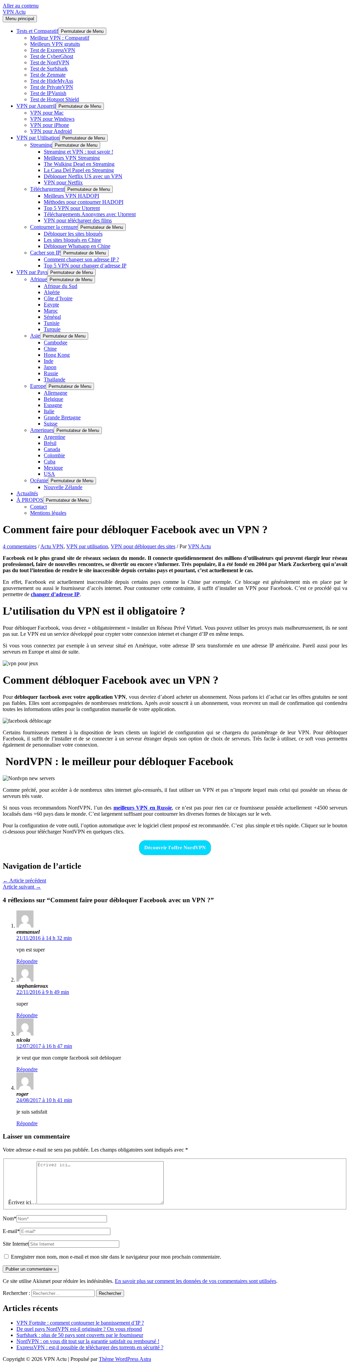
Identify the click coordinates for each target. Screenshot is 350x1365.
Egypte (51, 304)
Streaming (41, 145)
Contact (38, 507)
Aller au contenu (21, 6)
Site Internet (16, 1244)
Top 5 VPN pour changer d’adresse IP (85, 265)
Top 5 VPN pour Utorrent (72, 208)
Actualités (27, 493)
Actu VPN (52, 546)
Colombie (54, 455)
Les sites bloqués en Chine (72, 240)
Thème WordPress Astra (125, 1359)
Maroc (51, 311)
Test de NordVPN (49, 62)
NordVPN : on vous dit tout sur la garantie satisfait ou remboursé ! (87, 1341)
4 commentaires (20, 546)
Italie (49, 411)
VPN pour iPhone (49, 125)
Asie (35, 336)
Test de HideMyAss (51, 81)
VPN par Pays (32, 272)
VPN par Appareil (36, 106)
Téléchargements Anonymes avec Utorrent (90, 214)
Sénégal (52, 317)
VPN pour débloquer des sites (143, 546)
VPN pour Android (51, 131)
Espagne (53, 405)
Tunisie (51, 323)
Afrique (38, 279)
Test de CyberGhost (51, 56)
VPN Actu (14, 12)
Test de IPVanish (48, 93)
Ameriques (42, 430)
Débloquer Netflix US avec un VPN (83, 176)
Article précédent (24, 880)
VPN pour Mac (47, 113)
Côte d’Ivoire (58, 298)
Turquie (52, 329)
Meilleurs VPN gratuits (55, 44)
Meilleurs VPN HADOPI (71, 196)
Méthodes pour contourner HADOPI (83, 202)
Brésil (50, 443)
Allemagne (55, 393)
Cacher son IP (45, 252)
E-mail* (11, 1231)
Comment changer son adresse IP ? (81, 259)
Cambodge (55, 342)
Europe (38, 386)
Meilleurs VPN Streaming (72, 158)
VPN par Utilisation (37, 138)
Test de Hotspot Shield (54, 99)
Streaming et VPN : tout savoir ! (78, 152)
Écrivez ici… (22, 1202)
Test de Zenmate (48, 75)
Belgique (53, 399)
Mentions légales (48, 513)
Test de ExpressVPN (52, 50)
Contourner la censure (54, 227)
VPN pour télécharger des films (78, 220)
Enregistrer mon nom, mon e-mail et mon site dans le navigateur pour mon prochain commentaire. (116, 1257)
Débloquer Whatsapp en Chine (77, 246)
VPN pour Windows (52, 119)
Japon (50, 367)
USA (49, 474)
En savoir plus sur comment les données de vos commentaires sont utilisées (195, 1281)
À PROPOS (29, 500)
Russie (51, 373)
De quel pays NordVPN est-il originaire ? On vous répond (79, 1329)
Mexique (53, 468)
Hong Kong (57, 355)
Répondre (27, 961)
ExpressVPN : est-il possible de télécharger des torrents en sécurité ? (89, 1347)
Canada (52, 449)
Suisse (50, 423)
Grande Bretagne (62, 417)
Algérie (52, 292)
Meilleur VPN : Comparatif (59, 38)
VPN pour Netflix (63, 182)
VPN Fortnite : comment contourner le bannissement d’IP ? (80, 1323)
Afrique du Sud (60, 286)
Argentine (54, 437)
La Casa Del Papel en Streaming (79, 170)
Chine (50, 349)
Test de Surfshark (49, 68)
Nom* (9, 1218)
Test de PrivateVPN (51, 87)
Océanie (39, 480)
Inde (48, 361)
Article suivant (22, 887)
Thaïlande (54, 379)
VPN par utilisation (87, 546)
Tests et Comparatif (37, 31)
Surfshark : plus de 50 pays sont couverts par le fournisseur (79, 1335)
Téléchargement (47, 189)
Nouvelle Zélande (63, 487)
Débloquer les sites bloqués (73, 234)
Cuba (49, 461)
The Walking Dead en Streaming (79, 164)
